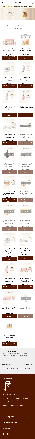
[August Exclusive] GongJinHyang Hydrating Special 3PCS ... (26, 280)
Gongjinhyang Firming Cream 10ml (9, 336)
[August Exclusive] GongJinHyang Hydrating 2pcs (9, 308)
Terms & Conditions (8, 405)
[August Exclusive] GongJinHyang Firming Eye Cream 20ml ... (25, 193)
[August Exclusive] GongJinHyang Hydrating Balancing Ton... (9, 280)
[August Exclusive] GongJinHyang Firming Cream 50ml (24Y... (9, 222)
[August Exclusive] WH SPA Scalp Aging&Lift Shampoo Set (25, 136)
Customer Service (10, 423)
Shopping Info (8, 417)
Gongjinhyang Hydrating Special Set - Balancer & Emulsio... (9, 50)
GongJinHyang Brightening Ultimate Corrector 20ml (9, 79)
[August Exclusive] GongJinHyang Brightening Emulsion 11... (9, 107)
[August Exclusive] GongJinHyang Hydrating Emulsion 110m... (26, 107)
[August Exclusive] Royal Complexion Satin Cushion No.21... (26, 164)
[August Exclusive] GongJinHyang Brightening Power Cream (9, 251)
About (5, 411)
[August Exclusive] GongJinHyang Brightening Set (9, 136)
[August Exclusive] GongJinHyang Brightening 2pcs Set (26, 250)
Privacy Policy (19, 405)
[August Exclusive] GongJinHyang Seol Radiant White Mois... (9, 193)
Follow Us (6, 428)
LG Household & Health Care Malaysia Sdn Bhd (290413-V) (15, 399)
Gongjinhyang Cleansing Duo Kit (25, 50)
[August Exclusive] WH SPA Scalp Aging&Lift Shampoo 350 (9, 164)
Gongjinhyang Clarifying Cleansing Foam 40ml (26, 307)
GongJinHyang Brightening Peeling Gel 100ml (26, 79)
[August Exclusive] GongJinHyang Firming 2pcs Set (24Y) (25, 222)
